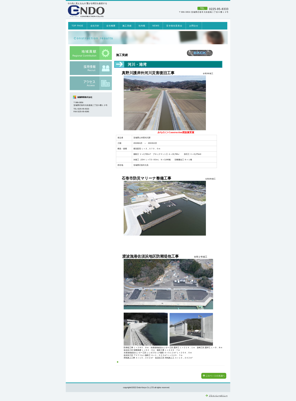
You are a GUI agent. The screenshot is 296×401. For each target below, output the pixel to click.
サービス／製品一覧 (91, 53)
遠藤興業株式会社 (114, 11)
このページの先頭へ (213, 376)
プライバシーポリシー (218, 396)
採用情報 (91, 68)
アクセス (91, 83)
